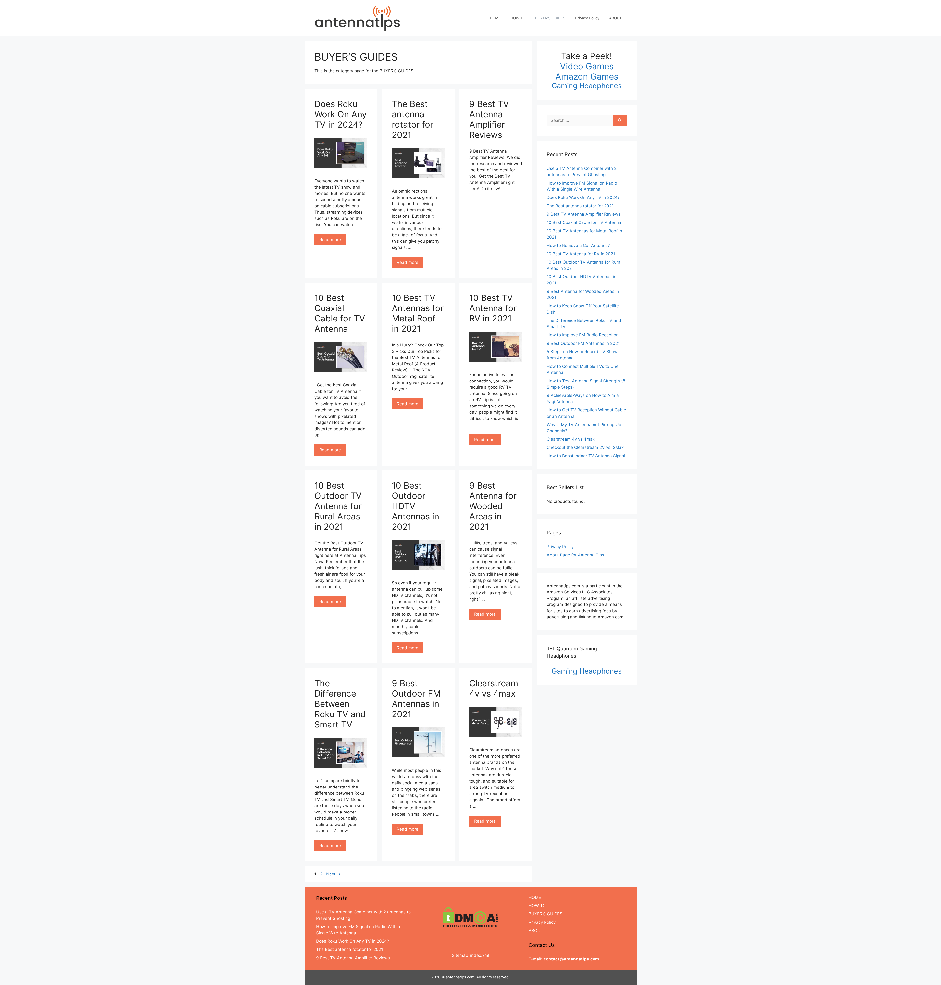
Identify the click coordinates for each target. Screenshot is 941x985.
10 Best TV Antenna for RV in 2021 (493, 308)
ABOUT (615, 18)
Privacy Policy (587, 18)
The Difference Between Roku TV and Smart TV (340, 703)
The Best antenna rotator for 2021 (412, 119)
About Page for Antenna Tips (575, 555)
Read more (330, 239)
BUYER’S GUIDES (550, 18)
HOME (495, 18)
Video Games (587, 66)
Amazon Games (586, 76)
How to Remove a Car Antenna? (578, 245)
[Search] (620, 120)
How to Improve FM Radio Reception (583, 334)
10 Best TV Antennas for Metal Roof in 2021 (418, 313)
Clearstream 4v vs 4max (493, 688)
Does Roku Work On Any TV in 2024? (340, 114)
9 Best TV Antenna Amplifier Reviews (489, 119)
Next (333, 874)
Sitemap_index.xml (470, 955)
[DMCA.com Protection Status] (470, 917)
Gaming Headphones (587, 85)
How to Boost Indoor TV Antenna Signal (586, 455)
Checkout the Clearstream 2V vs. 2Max (585, 447)
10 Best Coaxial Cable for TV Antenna (339, 313)
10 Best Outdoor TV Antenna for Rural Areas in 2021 (338, 506)
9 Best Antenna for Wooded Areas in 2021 (493, 506)
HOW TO (517, 18)
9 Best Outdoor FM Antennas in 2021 (416, 698)
